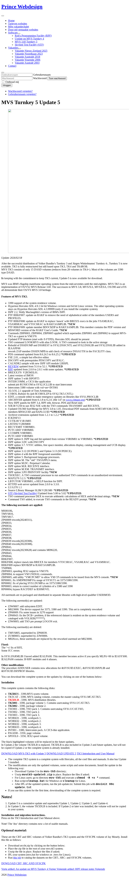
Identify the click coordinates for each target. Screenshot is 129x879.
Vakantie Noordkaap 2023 (29, 53)
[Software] (19, 33)
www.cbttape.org (75, 399)
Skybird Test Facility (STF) (29, 44)
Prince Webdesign (21, 7)
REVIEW (13, 366)
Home (11, 20)
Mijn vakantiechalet (18, 26)
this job (17, 857)
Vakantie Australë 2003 (27, 62)
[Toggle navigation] (2, 15)
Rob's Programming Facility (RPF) (33, 35)
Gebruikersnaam (42, 74)
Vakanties (13, 47)
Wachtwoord (40, 78)
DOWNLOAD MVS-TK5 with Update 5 (23, 753)
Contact (12, 65)
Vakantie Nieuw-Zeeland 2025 (31, 50)
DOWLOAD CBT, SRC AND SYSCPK (23, 863)
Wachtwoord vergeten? (20, 91)
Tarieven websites (17, 23)
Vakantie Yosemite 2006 (27, 59)
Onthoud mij (12, 81)
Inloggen (7, 85)
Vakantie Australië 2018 (27, 56)
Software (13, 32)
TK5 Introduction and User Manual (95, 753)
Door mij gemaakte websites (23, 29)
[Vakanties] (19, 48)
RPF (10, 369)
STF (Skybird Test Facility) (22, 493)
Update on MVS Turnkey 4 (29, 38)
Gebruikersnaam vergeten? (22, 94)
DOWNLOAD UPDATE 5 (61, 753)
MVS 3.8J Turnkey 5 (26, 41)
